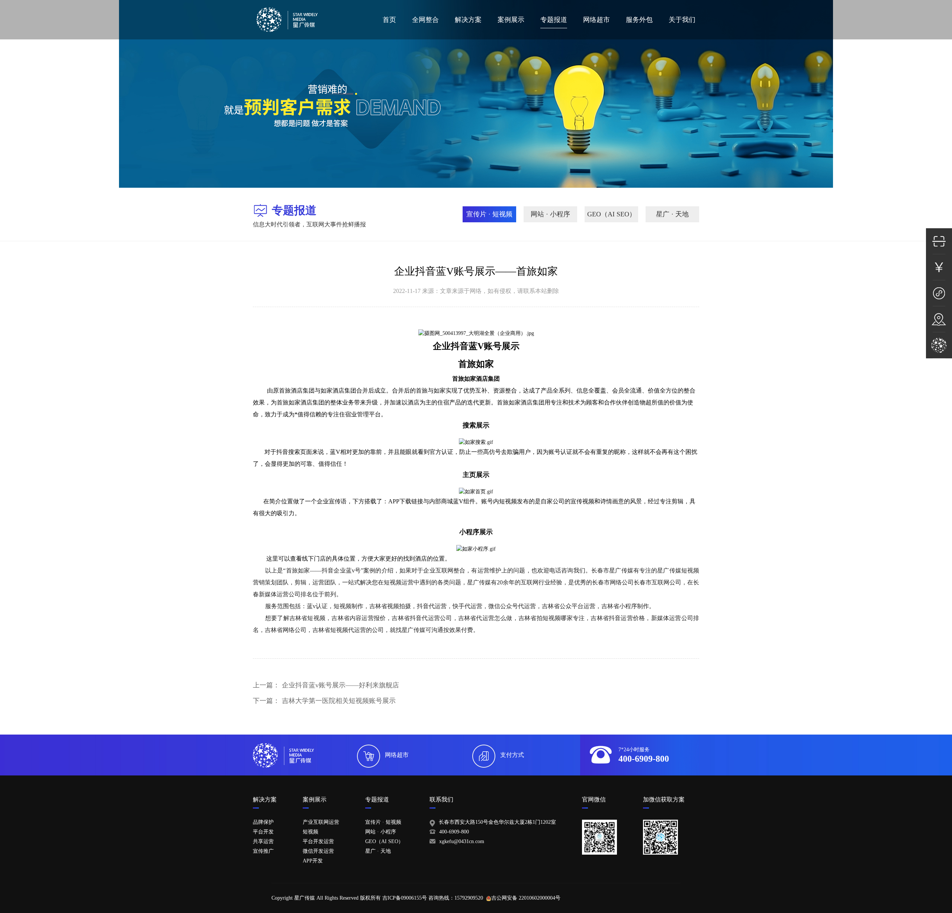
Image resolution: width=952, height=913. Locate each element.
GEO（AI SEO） (611, 214)
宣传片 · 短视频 (489, 214)
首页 (389, 19)
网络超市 (596, 19)
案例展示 (511, 19)
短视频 (310, 832)
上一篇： (326, 685)
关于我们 (682, 19)
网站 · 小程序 (550, 214)
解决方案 (468, 19)
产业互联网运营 (321, 822)
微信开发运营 (318, 851)
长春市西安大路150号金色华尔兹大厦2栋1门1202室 (497, 822)
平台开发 (263, 832)
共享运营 (263, 841)
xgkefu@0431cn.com (461, 841)
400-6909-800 (454, 832)
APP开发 (313, 861)
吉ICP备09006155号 (404, 898)
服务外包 (639, 19)
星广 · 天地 (672, 214)
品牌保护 (263, 822)
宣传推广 (263, 851)
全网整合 (425, 19)
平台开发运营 (318, 841)
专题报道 (553, 19)
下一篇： (324, 700)
